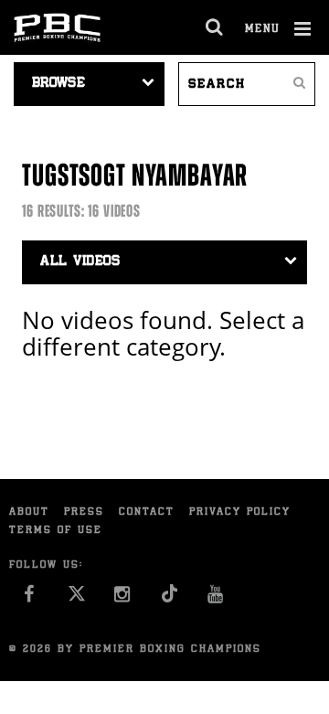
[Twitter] (76, 599)
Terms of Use (55, 531)
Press (84, 512)
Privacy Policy (240, 512)
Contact (147, 512)
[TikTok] (169, 599)
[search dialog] (215, 27)
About (29, 512)
